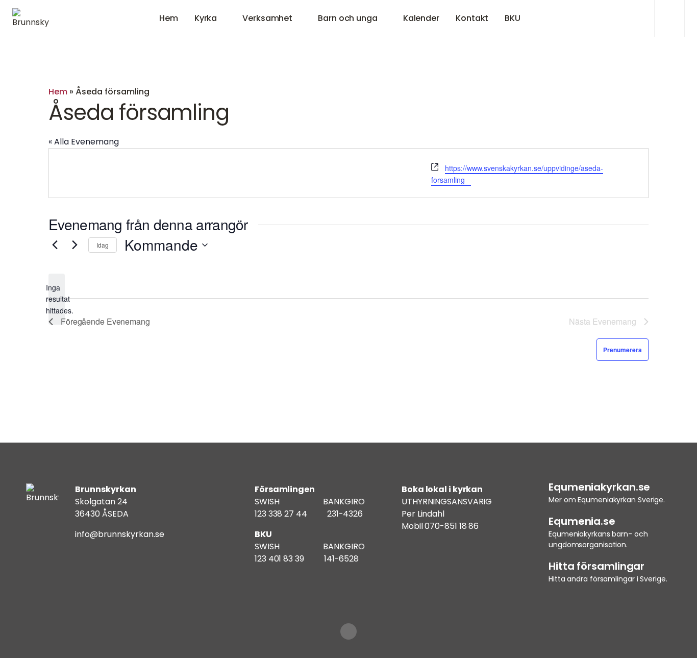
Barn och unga (348, 18)
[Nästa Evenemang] (74, 245)
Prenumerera (622, 349)
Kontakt (472, 18)
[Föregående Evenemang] (54, 245)
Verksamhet (267, 18)
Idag (102, 244)
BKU (512, 18)
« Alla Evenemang (83, 142)
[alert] (56, 299)
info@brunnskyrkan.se (119, 534)
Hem (168, 18)
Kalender (421, 18)
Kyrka (205, 18)
